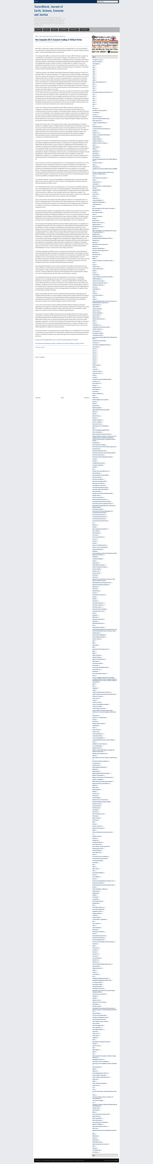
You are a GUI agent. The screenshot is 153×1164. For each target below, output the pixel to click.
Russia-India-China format (99, 935)
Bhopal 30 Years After (98, 222)
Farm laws (95, 535)
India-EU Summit (96, 657)
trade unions (95, 1035)
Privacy (94, 879)
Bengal (94, 218)
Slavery (94, 972)
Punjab (94, 895)
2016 (93, 90)
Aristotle (94, 192)
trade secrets (95, 1033)
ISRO (93, 684)
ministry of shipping (97, 779)
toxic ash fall (95, 1023)
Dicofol (94, 403)
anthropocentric (96, 182)
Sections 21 (95, 954)
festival (94, 543)
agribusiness (95, 151)
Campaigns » (63, 29)
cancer (94, 264)
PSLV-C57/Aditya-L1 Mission (99, 889)
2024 (93, 102)
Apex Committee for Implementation (101, 186)
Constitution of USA (97, 335)
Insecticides (95, 665)
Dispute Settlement (97, 420)
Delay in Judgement (97, 393)
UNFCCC (94, 1071)
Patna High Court (96, 852)
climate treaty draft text (98, 319)
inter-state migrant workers (99, 673)
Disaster (94, 418)
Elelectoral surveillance (98, 483)
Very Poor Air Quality (97, 1100)
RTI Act (94, 933)
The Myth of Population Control (100, 1017)
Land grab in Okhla (97, 735)
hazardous (95, 601)
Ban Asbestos (96, 210)
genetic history (96, 573)
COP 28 (94, 357)
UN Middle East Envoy (98, 1059)
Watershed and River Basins (99, 1126)
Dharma (94, 401)
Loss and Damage (97, 746)
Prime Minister (96, 876)
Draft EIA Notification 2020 (99, 450)
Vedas (94, 1095)
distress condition (96, 422)
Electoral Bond (96, 473)
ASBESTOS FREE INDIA (98, 202)
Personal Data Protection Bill (99, 858)
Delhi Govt (95, 397)
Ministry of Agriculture (98, 775)
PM (93, 864)
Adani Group (95, 147)
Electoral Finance (96, 477)
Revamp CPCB (96, 917)
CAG (93, 262)
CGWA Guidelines (96, 279)
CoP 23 (94, 351)
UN (93, 1054)
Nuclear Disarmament (98, 828)
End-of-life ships (96, 491)
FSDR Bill (94, 556)
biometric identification (98, 248)
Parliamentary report (97, 848)
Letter (93, 742)
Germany (94, 577)
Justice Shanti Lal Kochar (98, 708)
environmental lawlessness (99, 516)
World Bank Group (97, 1142)
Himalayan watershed (97, 619)
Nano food (95, 795)
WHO (93, 1134)
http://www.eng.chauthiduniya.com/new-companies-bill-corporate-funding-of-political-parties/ (59, 343)
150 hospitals (95, 63)
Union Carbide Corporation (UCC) (100, 1077)
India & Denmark (96, 655)
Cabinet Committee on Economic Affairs (102, 260)
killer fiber (94, 721)
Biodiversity (95, 240)
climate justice (96, 315)
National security (96, 803)
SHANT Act (95, 960)
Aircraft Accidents (97, 162)
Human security (96, 639)
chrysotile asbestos (97, 295)
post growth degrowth (97, 872)
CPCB (94, 375)
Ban (93, 206)
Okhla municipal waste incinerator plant (102, 832)
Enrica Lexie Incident (97, 497)
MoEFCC (94, 785)
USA (93, 1089)
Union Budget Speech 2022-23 (100, 1073)
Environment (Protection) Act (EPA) (101, 501)
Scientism (94, 943)
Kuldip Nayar (95, 725)
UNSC (94, 1081)
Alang (93, 164)
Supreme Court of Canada (99, 1002)
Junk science (95, 698)
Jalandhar (94, 688)
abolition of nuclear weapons (99, 143)
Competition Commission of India (100, 327)
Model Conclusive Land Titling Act (100, 783)
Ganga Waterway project (98, 565)
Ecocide (94, 461)
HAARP (94, 599)
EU (93, 523)
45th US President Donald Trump (100, 118)
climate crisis (95, 311)
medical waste (96, 765)
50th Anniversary (96, 120)
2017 (93, 94)
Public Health (95, 891)
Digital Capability (96, 407)
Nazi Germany (96, 807)
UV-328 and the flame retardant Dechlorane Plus (104, 1091)
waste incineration (97, 1120)
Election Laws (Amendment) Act (100, 471)
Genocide (94, 575)
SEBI (93, 946)
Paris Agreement (96, 844)
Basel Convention (96, 216)
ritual (93, 925)
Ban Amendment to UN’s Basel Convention (103, 208)
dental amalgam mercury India (100, 399)
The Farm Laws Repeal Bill (99, 1015)
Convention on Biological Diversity (101, 344)
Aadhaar (94, 130)
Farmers (94, 539)
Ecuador (94, 467)
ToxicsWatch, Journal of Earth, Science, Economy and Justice (49, 10)
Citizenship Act (96, 304)
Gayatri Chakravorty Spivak (99, 567)
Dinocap (94, 411)
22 (93, 106)
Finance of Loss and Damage (99, 547)
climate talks (95, 317)
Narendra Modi (96, 797)
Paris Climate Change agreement (100, 846)
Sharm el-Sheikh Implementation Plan (101, 964)
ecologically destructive (98, 463)
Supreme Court (96, 1000)
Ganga (94, 561)
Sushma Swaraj (96, 1006)
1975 (93, 76)
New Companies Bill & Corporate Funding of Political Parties (58, 39)
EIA (93, 469)
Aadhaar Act (95, 132)
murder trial (95, 793)
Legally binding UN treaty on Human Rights (103, 740)
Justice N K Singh (96, 706)
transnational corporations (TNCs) (101, 1041)
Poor (93, 870)
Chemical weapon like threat (99, 283)
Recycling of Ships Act (98, 907)
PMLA (93, 866)
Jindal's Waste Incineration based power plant (103, 694)
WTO (93, 1146)
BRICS (94, 258)
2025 (93, 104)
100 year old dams (97, 61)
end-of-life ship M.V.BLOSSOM (99, 489)
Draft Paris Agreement (98, 455)
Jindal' (94, 690)
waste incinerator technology (99, 1122)
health (94, 613)
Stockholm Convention (98, 988)
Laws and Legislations (98, 738)
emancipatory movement (98, 485)
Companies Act (96, 325)
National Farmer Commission (99, 799)
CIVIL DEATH (95, 306)
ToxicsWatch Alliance (97, 1029)
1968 (93, 74)
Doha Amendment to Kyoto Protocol (101, 434)
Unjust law (95, 1079)
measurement (96, 763)
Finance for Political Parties (99, 545)
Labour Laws (95, 731)
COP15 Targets (96, 365)
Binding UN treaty (96, 236)
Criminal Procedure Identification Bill (101, 379)
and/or (94, 180)
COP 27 (94, 355)
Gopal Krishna (96, 590)
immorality (95, 645)
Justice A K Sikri (96, 702)
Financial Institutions (97, 549)
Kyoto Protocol (96, 729)
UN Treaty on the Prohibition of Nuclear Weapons (104, 1063)
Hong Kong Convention (98, 627)
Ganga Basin (95, 563)
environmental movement (98, 518)
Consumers (95, 342)
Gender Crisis (95, 571)
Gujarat (94, 597)
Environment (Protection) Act (99, 499)
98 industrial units (96, 126)
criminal (94, 377)
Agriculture (95, 153)
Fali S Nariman (96, 533)
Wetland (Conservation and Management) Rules (104, 1130)
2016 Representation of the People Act (102, 92)
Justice (94, 700)
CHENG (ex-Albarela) (97, 285)
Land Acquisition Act (97, 733)
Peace (94, 854)
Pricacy (94, 874)
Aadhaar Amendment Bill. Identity (100, 135)
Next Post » (87, 397)
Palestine (94, 838)
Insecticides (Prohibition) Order (100, 667)
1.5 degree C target (97, 59)
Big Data (94, 228)
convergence (95, 346)
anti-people (95, 184)
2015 (93, 88)
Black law (94, 256)
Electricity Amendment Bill (99, 481)
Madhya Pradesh (96, 748)
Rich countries (96, 923)
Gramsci (94, 593)
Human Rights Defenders (98, 637)
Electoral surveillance (97, 479)
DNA (93, 428)
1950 (93, 65)
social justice (95, 974)
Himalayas (95, 621)
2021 (93, 98)
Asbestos (94, 198)
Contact (47, 29)
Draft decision (96, 448)
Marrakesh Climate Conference (100, 761)
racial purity (95, 899)
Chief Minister (95, 289)
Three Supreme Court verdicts (100, 1021)
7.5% (93, 124)
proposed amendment (98, 883)
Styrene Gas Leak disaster (99, 994)
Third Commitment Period (98, 1019)
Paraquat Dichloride (97, 842)
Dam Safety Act (96, 383)
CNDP (94, 321)
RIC (93, 921)
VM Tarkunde (95, 1110)
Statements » (74, 29)
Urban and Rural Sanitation (99, 1083)
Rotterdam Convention (98, 931)
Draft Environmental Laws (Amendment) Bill (103, 452)
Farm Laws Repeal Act (98, 537)
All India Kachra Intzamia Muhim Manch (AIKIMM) (104, 168)
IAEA (93, 641)
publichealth (95, 893)
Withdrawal (95, 1136)
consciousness (96, 331)
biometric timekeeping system (100, 250)
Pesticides (95, 862)
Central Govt (95, 274)
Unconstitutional (96, 1067)
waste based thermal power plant (100, 1114)
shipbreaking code (97, 968)
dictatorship (95, 405)
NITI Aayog (95, 820)
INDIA (93, 653)
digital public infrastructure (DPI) (100, 409)
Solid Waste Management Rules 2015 (101, 980)
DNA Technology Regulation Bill (100, 430)
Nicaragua (95, 816)
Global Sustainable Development (100, 584)
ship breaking (95, 966)
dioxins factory (96, 416)
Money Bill (95, 787)
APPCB (94, 188)
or (93, 834)
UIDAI (93, 1052)
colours (94, 323)
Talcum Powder (96, 1013)
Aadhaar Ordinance (97, 141)
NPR (93, 822)
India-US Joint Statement (98, 659)
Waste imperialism (97, 1118)
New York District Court (98, 814)
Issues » (54, 29)
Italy (93, 686)
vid (93, 1102)
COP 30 (94, 361)
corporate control (96, 371)
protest (94, 887)
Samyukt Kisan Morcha (98, 937)
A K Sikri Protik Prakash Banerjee (101, 128)
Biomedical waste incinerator (99, 244)
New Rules (95, 812)
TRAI (93, 1039)
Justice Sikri (95, 715)
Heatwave (94, 615)
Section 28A (95, 948)
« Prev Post (37, 397)
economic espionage (97, 465)
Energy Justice (96, 495)
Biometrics (95, 252)
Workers (94, 1138)
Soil (93, 976)
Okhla (93, 830)
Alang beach (95, 167)
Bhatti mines (95, 220)
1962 (93, 72)
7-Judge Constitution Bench (99, 122)
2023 (93, 100)
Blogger (116, 1160)
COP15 (94, 363)
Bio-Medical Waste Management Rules (102, 238)
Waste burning (96, 1116)
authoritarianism (96, 204)
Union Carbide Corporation (99, 1075)
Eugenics (94, 525)
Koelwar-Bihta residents (98, 723)
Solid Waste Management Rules (100, 978)
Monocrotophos (96, 789)
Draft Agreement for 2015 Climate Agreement (103, 446)
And (93, 176)
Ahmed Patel (95, 155)
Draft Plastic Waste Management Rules (102, 457)
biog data (94, 242)
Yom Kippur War (96, 1150)
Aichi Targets (95, 157)
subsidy (94, 998)
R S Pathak (95, 897)
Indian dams (95, 661)
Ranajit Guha (95, 903)
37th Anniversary (96, 116)
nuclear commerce (97, 826)
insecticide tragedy (97, 663)
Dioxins (94, 413)
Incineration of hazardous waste (100, 649)
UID (93, 1047)
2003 (93, 84)
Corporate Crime (96, 373)
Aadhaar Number (96, 139)
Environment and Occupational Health (101, 503)
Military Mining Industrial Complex (100, 773)
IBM (93, 643)
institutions (95, 671)
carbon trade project (97, 268)
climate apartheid (96, 308)
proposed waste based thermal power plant (103, 885)
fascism (94, 541)
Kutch (93, 727)
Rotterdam (95, 929)
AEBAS (94, 149)
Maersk (94, 755)
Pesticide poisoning (97, 860)
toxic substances (96, 1027)
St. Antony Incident (97, 982)
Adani (93, 145)
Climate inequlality (97, 313)
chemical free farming (98, 281)
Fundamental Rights (97, 558)
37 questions (95, 112)
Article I (94, 196)
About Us (38, 29)
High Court (95, 617)
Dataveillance (95, 389)
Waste (94, 1112)
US (93, 1087)
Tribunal (94, 1043)
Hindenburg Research (98, 623)
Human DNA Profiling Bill (98, 635)
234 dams (94, 108)
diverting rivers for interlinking (100, 426)
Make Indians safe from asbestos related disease (104, 757)
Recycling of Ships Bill (98, 909)
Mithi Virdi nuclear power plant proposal (102, 781)
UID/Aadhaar (95, 1049)
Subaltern (94, 996)
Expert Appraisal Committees (99, 529)
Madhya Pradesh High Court (99, 753)
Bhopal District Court (97, 226)
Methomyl (94, 769)
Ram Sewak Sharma (97, 901)
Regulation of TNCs (97, 911)
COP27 (94, 367)
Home (36, 1)
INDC (93, 651)
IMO (93, 647)
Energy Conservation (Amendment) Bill (102, 493)
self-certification (96, 958)
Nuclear (94, 824)
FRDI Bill (94, 551)
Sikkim (94, 970)
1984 (93, 78)
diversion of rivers (97, 424)
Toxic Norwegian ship (97, 1025)
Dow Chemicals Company (98, 444)
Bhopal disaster (96, 224)
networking (95, 809)
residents (94, 915)
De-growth (95, 391)
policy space (95, 868)
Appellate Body (96, 190)
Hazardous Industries (97, 603)
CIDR (93, 297)
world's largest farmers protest (100, 1144)
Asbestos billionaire (97, 200)
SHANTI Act (95, 962)
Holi (93, 625)
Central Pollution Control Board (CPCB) (102, 276)
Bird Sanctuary (96, 254)
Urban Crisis (95, 1085)
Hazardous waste (96, 607)
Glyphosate (95, 586)
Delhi (93, 395)
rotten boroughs (96, 927)
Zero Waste (95, 1152)
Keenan (94, 719)
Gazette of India (96, 569)
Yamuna (94, 1148)
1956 (93, 70)
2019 (93, 96)
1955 (93, 68)
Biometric (94, 246)
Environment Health (97, 509)
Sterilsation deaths (97, 986)
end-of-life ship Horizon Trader (100, 487)
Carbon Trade (95, 266)
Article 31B (95, 194)
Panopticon (95, 840)
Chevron (94, 287)
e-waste (94, 459)
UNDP (94, 1069)
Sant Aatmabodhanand (98, 939)
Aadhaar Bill (95, 137)
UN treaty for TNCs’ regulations (100, 1061)
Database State (96, 387)
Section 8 (94, 952)
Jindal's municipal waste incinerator (101, 692)
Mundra (94, 791)
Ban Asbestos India (97, 212)
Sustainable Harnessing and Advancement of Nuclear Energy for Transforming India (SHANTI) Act (104, 1010)
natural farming (96, 805)
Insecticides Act (96, 669)
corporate (94, 369)
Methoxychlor (95, 771)
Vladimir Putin (95, 1108)
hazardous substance (97, 605)
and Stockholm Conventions (99, 178)
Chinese (94, 293)
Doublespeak (95, 442)
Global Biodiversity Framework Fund (101, 582)
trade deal (94, 1031)
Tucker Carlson (96, 1045)
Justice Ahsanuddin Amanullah (100, 704)
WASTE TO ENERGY (97, 1124)
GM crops (94, 588)
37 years (94, 114)
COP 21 (94, 349)
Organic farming (96, 836)
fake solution (95, 531)
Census (94, 272)
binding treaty (95, 234)
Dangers (94, 385)
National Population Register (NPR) (101, 801)
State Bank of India (97, 984)
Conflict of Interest (97, 329)
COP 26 (94, 353)
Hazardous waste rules (98, 611)
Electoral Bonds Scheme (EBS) (100, 475)
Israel (93, 675)
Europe (94, 527)
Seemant (94, 956)
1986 (93, 80)
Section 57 (95, 950)
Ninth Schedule (96, 818)
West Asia (95, 1128)
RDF (93, 905)
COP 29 (94, 359)
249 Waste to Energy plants (99, 110)
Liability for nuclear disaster (99, 744)
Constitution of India (97, 333)
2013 (93, 86)
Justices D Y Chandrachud (99, 717)
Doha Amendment (97, 432)
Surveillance (95, 1004)
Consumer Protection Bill (98, 340)
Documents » (84, 29)
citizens (94, 299)
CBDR (94, 270)
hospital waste (96, 633)
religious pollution (96, 913)
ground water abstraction (98, 594)
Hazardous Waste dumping (99, 609)
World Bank (95, 1140)
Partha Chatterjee (96, 850)
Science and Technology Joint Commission (103, 941)
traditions (94, 1037)
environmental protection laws (100, 520)
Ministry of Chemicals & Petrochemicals (102, 777)
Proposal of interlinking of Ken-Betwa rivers (103, 881)
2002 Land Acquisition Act (99, 82)
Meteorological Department (99, 767)
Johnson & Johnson (97, 696)
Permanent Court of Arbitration (100, 856)
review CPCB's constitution (99, 919)
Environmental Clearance (98, 514)
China (93, 291)
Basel (93, 214)
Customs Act (95, 381)
